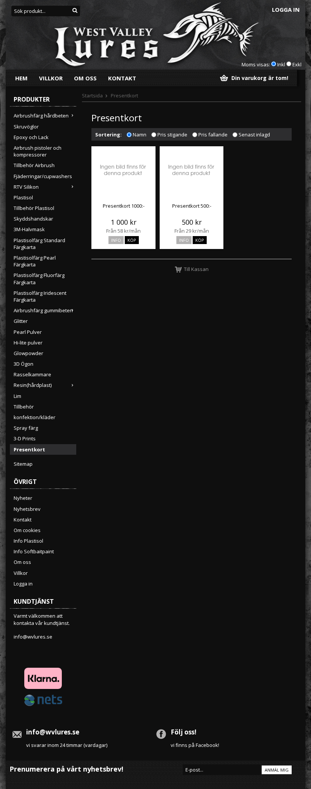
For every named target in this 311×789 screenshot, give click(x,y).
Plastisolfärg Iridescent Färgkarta (40, 296)
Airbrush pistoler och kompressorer (37, 151)
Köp (131, 240)
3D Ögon (23, 363)
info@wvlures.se (33, 636)
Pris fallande (213, 134)
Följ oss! (183, 732)
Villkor (51, 78)
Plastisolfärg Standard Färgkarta (39, 243)
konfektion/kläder (34, 417)
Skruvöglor (26, 126)
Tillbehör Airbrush (34, 165)
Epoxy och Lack (31, 137)
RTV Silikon (26, 186)
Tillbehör (24, 406)
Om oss (85, 78)
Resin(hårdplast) (33, 385)
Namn (139, 134)
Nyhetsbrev (27, 509)
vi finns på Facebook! (195, 745)
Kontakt (122, 78)
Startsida (92, 95)
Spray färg (26, 427)
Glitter (21, 321)
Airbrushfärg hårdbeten (41, 115)
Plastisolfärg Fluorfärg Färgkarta (39, 278)
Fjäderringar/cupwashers (43, 176)
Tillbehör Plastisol (34, 208)
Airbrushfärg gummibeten (43, 310)
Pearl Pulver (28, 332)
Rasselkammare (32, 374)
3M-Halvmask (29, 229)
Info (116, 240)
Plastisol (23, 197)
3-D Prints (25, 438)
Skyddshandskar (33, 218)
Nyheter (23, 498)
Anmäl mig (277, 770)
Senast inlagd (254, 134)
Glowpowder (28, 353)
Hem (21, 78)
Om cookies (27, 530)
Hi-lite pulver (28, 342)
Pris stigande (172, 134)
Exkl (297, 64)
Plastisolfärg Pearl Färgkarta (35, 261)
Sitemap (23, 463)
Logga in (286, 9)
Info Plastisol (28, 540)
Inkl (281, 64)
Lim (17, 396)
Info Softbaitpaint (34, 551)
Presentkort (29, 449)
